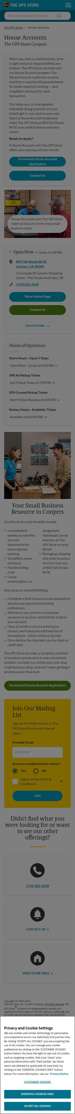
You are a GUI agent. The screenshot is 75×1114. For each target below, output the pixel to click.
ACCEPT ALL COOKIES (37, 1106)
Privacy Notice (59, 1074)
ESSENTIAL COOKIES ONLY (37, 1094)
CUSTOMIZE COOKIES (37, 1082)
